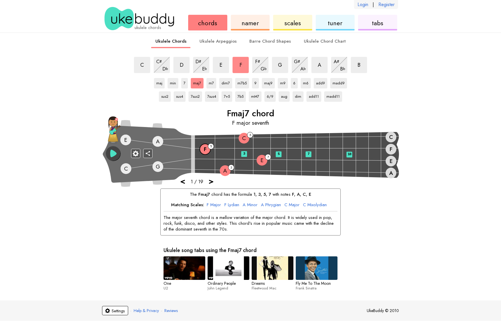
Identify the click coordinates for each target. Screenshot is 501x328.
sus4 (181, 95)
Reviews (171, 310)
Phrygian (271, 205)
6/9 (271, 95)
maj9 (269, 82)
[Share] (148, 153)
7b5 (241, 95)
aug (285, 95)
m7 (212, 82)
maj (160, 82)
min (174, 82)
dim (299, 95)
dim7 (226, 82)
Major (214, 205)
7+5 (228, 95)
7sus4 (212, 95)
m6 (307, 82)
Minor (250, 205)
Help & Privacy (146, 310)
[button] (113, 153)
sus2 (166, 95)
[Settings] (135, 153)
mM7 (256, 95)
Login (362, 4)
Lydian (231, 205)
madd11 (333, 95)
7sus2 (195, 95)
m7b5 (242, 82)
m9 (284, 82)
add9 (321, 82)
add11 (314, 95)
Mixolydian (315, 205)
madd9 (339, 82)
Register (386, 4)
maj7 (198, 82)
